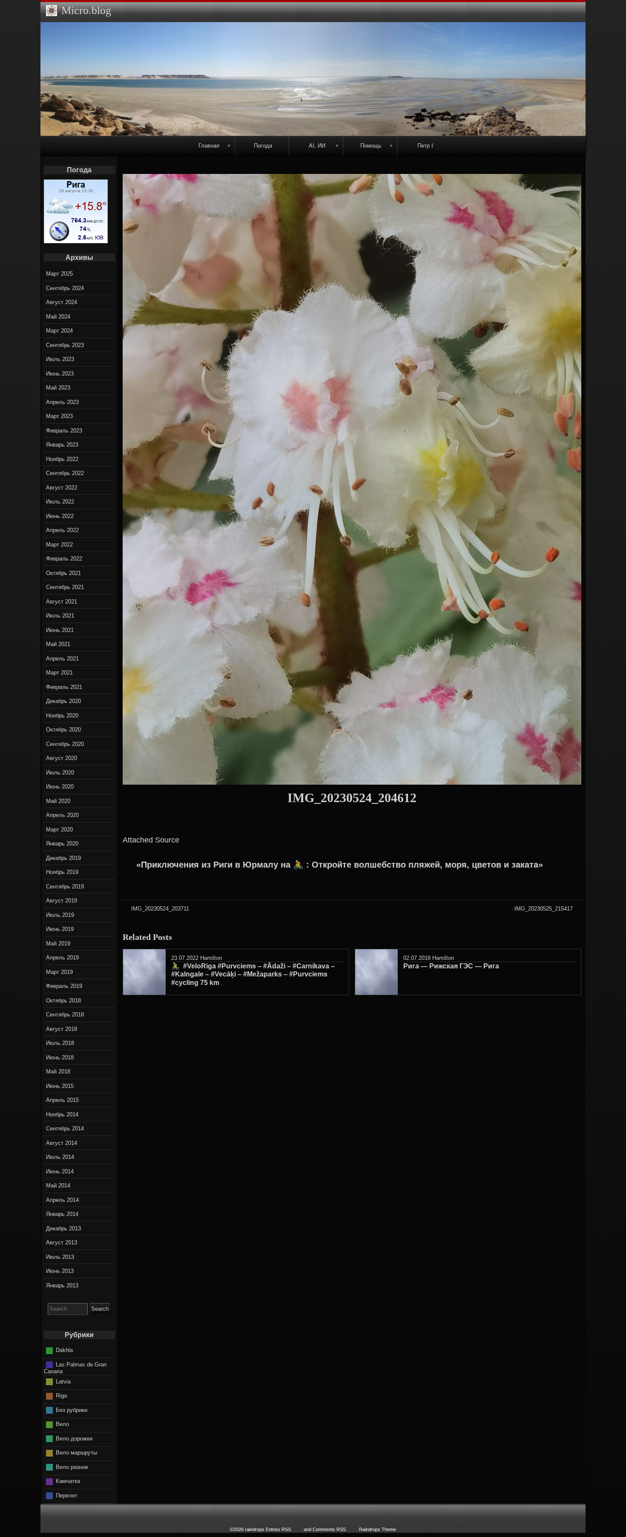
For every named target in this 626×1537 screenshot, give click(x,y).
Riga (61, 1395)
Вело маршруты (76, 1452)
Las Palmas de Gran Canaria (75, 1368)
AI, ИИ (317, 145)
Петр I (425, 145)
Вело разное (72, 1467)
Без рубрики (71, 1410)
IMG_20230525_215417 (543, 908)
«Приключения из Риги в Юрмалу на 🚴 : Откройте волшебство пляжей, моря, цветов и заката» (339, 864)
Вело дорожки (74, 1438)
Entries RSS (278, 1529)
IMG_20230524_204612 (351, 798)
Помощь (371, 145)
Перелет (67, 1495)
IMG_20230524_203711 (160, 908)
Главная (208, 145)
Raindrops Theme (377, 1529)
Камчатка (68, 1481)
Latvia (63, 1381)
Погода (263, 145)
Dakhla (64, 1350)
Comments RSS (329, 1529)
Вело (62, 1424)
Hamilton (211, 958)
